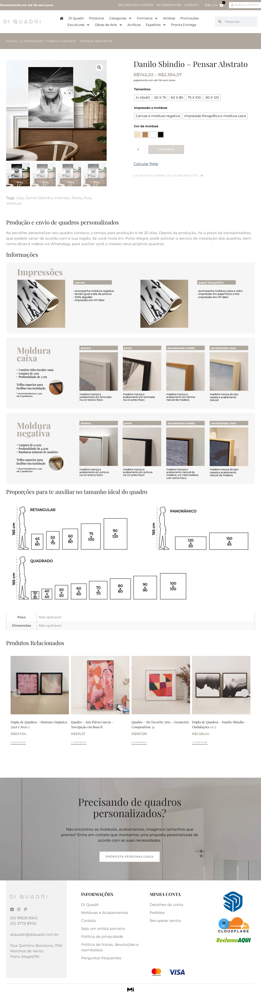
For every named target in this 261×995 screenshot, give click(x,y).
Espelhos (153, 25)
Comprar (166, 149)
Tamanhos (142, 89)
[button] (99, 67)
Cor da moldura (146, 126)
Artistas (169, 18)
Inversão (62, 198)
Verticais (14, 203)
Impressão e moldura (150, 108)
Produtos (96, 18)
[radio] (142, 98)
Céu (20, 198)
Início (11, 41)
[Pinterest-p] (25, 909)
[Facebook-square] (12, 909)
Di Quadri (76, 18)
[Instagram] (19, 909)
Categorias (117, 18)
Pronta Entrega (183, 25)
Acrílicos (134, 25)
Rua (87, 198)
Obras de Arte (106, 25)
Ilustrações (32, 41)
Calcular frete (146, 164)
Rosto (77, 198)
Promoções (189, 18)
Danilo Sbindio (38, 198)
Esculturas (75, 25)
